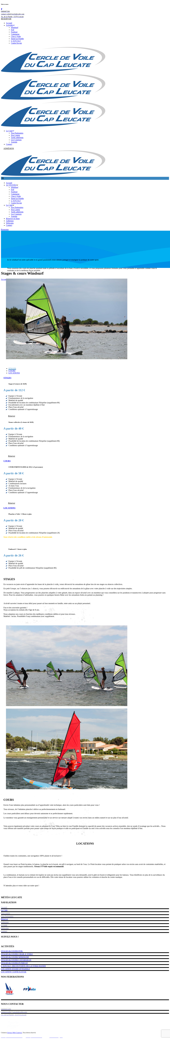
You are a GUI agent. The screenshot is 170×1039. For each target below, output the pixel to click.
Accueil (4, 279)
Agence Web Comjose (14, 1033)
